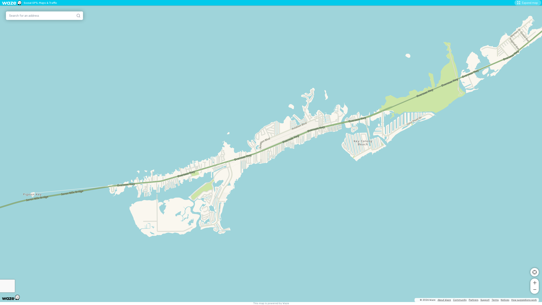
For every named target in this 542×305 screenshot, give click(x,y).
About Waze (444, 300)
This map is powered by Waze (271, 303)
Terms (495, 300)
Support (484, 300)
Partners (473, 300)
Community (460, 300)
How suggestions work (524, 300)
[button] (534, 282)
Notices (505, 300)
